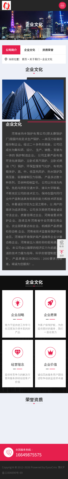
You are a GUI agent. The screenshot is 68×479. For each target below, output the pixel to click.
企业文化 (29, 50)
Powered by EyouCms (43, 467)
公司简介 (11, 50)
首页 (24, 59)
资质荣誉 (47, 50)
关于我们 (35, 59)
